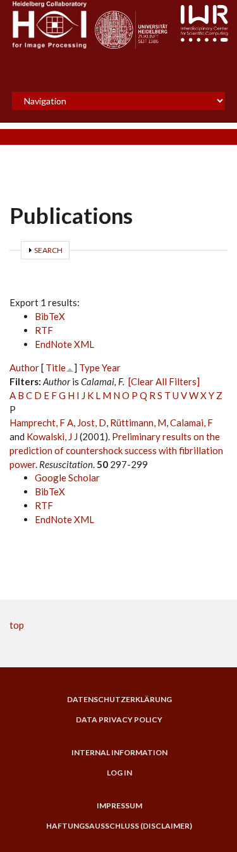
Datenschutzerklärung (119, 699)
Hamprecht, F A (41, 422)
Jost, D (91, 422)
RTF (44, 330)
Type (89, 367)
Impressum (119, 806)
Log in (119, 773)
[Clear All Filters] (164, 381)
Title (56, 367)
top (16, 625)
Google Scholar (67, 477)
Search (48, 250)
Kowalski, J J (52, 436)
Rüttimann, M (138, 422)
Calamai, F (191, 422)
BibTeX (50, 316)
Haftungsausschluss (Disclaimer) (119, 826)
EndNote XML (64, 344)
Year (111, 367)
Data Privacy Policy (119, 720)
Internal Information (119, 752)
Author (24, 367)
